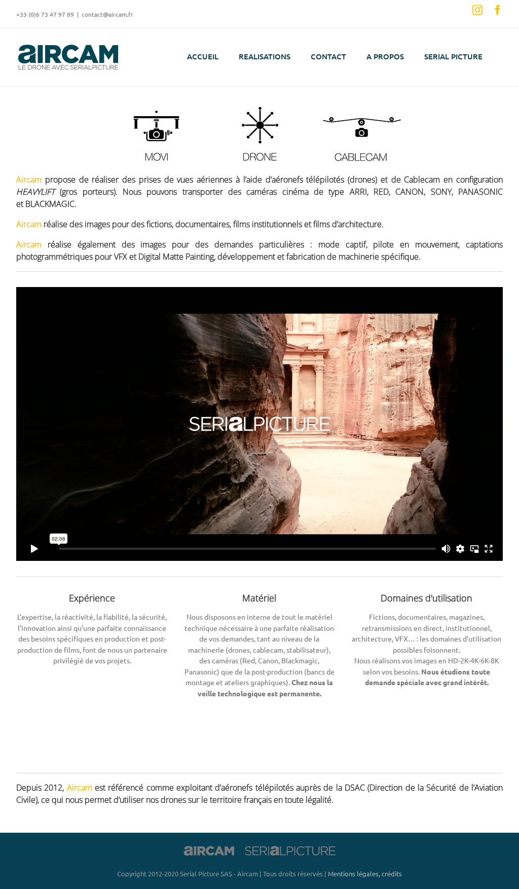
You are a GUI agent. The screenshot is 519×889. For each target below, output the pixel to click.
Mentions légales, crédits (365, 873)
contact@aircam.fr (107, 14)
